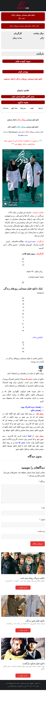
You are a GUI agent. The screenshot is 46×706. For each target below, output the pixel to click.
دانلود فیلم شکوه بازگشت (33, 663)
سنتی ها (22, 443)
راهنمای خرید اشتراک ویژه (31, 407)
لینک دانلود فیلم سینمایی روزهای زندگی (22, 288)
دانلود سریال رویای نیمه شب (32, 578)
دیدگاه (42, 481)
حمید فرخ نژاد (30, 241)
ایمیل (42, 519)
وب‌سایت (41, 531)
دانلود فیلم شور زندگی (35, 620)
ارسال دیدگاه (37, 544)
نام (43, 508)
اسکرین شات (37, 337)
